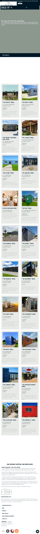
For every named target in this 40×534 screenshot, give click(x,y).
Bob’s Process (5, 513)
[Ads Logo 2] (8, 531)
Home (3, 508)
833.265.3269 (4, 525)
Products (4, 510)
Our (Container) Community (8, 516)
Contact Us (4, 518)
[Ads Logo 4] (17, 531)
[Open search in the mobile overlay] (27, 7)
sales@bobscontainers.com (7, 524)
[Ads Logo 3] (12, 531)
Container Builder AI (6, 505)
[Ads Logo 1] (3, 531)
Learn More (20, 3)
